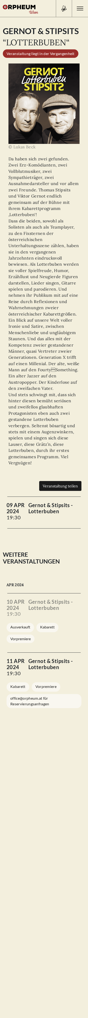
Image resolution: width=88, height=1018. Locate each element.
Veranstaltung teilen (60, 486)
